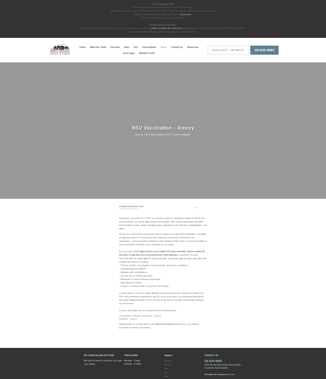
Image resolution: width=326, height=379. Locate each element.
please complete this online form (166, 28)
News (164, 47)
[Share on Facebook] (202, 208)
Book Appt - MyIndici (228, 50)
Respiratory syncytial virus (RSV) (135, 218)
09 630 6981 (264, 50)
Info (136, 47)
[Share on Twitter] (206, 207)
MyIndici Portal (147, 53)
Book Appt (129, 53)
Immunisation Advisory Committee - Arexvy (140, 315)
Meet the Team (98, 47)
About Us (168, 361)
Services (115, 47)
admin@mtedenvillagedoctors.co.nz (219, 374)
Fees (126, 47)
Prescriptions (149, 47)
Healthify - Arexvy (128, 319)
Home (82, 47)
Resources (193, 47)
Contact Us (177, 47)
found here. (186, 14)
